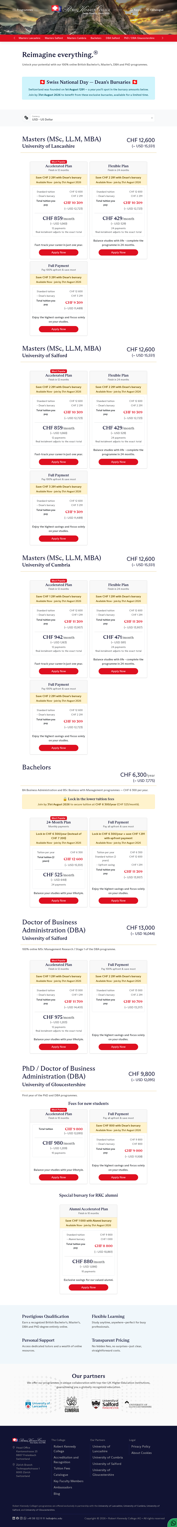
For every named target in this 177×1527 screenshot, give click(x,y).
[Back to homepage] (80, 9)
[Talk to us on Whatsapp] (25, 1518)
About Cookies (141, 1453)
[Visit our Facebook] (17, 1518)
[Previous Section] (14, 38)
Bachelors (96, 38)
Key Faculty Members (68, 1481)
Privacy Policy (140, 1446)
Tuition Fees (62, 1468)
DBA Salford (113, 38)
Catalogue (61, 1475)
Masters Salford (54, 38)
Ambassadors (63, 1487)
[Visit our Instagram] (21, 1518)
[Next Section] (163, 38)
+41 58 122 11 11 (36, 1518)
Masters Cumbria (76, 38)
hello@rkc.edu (54, 1518)
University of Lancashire (110, 1505)
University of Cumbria (108, 1457)
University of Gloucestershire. (40, 1509)
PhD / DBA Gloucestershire (139, 38)
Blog (57, 1494)
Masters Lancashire (29, 38)
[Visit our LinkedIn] (13, 1518)
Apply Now (58, 252)
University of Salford (107, 1464)
